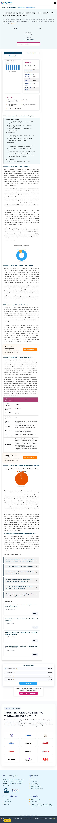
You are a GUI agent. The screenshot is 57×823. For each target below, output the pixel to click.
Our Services (7, 801)
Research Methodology (37, 788)
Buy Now (28, 683)
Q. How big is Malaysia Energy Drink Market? (19, 566)
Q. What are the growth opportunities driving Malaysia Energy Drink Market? (19, 587)
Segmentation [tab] (13, 55)
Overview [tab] (13, 53)
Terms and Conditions (36, 786)
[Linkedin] (24, 816)
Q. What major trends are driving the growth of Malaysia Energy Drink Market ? (20, 595)
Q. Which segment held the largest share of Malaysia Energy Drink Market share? (19, 580)
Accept (7, 820)
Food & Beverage (11, 7)
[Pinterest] (36, 816)
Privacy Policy (34, 784)
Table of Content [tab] (31, 53)
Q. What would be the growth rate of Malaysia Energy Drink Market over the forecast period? (20, 560)
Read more (13, 23)
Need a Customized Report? (28, 693)
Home (3, 7)
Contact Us (34, 781)
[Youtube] (32, 816)
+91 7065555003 (35, 801)
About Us (33, 779)
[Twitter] (28, 816)
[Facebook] (21, 816)
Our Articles (7, 804)
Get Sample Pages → (30, 349)
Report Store (7, 799)
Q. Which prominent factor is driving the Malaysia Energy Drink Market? (21, 573)
